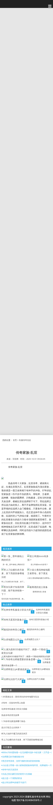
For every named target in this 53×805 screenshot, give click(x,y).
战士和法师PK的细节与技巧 (14, 782)
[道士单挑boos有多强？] (39, 557)
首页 (15, 440)
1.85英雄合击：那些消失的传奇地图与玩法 (20, 696)
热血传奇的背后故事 (10, 715)
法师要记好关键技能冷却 (13, 756)
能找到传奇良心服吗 (36, 629)
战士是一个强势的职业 (12, 778)
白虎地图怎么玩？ (32, 639)
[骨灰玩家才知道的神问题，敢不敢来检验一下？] (13, 590)
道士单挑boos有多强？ (39, 564)
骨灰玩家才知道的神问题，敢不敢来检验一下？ (19, 599)
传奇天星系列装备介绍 (39, 619)
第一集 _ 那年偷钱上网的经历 (14, 564)
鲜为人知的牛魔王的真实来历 (14, 733)
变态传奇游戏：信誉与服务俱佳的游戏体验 (21, 761)
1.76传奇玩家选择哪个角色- (13, 721)
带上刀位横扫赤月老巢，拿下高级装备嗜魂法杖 (19, 581)
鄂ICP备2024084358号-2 (29, 800)
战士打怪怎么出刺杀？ (11, 727)
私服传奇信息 (25, 440)
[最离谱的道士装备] (37, 586)
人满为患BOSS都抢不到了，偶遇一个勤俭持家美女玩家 (25, 656)
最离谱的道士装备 (39, 591)
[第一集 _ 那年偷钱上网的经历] (13, 557)
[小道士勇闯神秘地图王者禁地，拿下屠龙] (39, 571)
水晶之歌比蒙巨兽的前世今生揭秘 (17, 774)
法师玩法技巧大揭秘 (36, 679)
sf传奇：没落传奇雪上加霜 (13, 702)
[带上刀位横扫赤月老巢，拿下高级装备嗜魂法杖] (13, 573)
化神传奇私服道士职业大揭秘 (14, 709)
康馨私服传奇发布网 (35, 796)
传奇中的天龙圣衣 (10, 769)
